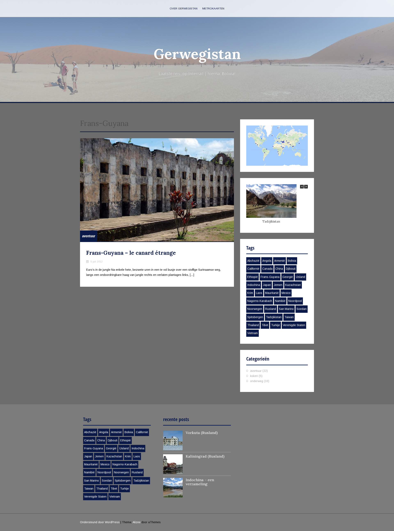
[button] (306, 186)
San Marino (286, 309)
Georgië (287, 277)
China (279, 268)
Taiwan (289, 317)
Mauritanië (272, 293)
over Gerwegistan (183, 8)
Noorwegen (254, 309)
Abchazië (253, 260)
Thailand (253, 325)
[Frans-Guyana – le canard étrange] (157, 189)
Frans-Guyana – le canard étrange (131, 252)
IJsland (300, 277)
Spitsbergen (255, 317)
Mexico (286, 293)
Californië (253, 268)
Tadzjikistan (271, 221)
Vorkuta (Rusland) (202, 432)
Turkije (275, 325)
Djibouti (291, 268)
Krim (250, 293)
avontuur (88, 235)
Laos (259, 293)
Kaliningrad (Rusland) (205, 456)
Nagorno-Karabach (259, 301)
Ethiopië (252, 277)
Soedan (302, 309)
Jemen (278, 285)
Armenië (279, 260)
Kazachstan (293, 285)
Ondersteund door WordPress (100, 522)
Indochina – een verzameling (200, 481)
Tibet (265, 325)
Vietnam (252, 333)
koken (254, 376)
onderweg (256, 381)
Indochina (253, 285)
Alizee (137, 522)
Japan (267, 285)
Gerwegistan (197, 54)
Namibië (280, 301)
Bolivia (292, 260)
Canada (267, 268)
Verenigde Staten (294, 325)
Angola (266, 260)
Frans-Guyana (270, 277)
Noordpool (295, 301)
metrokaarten (213, 8)
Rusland (270, 309)
